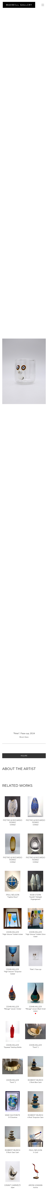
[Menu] (42, 5)
